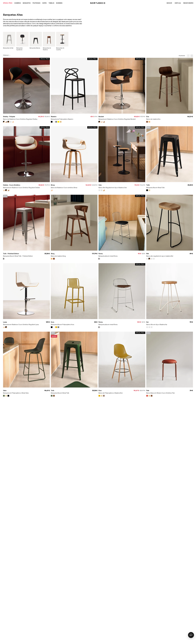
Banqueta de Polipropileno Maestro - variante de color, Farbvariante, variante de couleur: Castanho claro (60, 122)
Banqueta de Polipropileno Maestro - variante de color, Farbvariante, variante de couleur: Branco (54, 122)
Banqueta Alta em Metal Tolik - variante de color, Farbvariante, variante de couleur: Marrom (54, 396)
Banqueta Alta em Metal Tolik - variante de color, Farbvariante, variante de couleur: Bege (149, 190)
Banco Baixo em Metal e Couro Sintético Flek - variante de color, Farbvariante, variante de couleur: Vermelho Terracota (147, 396)
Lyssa (5, 322)
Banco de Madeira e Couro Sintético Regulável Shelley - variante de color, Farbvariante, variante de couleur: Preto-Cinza (4, 122)
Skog (52, 254)
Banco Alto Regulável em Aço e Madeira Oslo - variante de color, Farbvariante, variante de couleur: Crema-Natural (104, 190)
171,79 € (94, 254)
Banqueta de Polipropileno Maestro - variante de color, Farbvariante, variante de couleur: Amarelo (58, 122)
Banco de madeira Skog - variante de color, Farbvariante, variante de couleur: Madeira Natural (51, 259)
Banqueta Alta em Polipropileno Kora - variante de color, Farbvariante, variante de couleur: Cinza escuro (58, 327)
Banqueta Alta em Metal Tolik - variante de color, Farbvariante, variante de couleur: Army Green (51, 396)
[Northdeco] (98, 3)
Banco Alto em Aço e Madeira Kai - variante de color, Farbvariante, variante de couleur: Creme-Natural (147, 327)
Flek (147, 390)
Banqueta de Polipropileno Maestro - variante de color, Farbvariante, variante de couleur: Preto (51, 122)
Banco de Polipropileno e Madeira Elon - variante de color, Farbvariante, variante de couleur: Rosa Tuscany (104, 396)
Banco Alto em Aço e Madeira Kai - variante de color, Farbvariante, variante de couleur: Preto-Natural (149, 327)
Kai (147, 322)
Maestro (53, 117)
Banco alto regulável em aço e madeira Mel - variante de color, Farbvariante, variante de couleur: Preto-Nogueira (149, 259)
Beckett (101, 117)
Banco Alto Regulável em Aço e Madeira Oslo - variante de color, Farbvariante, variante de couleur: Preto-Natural (99, 190)
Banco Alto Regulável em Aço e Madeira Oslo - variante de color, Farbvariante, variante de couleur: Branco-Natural (101, 190)
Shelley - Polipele (9, 117)
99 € (191, 322)
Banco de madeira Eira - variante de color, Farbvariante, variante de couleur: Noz (147, 122)
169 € (48, 322)
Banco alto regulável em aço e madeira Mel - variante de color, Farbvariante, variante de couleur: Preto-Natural (147, 259)
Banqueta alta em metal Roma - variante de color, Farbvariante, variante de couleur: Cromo (99, 259)
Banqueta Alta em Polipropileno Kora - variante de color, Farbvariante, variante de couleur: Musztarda (56, 327)
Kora (52, 322)
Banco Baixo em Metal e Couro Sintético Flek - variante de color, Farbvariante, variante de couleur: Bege (149, 396)
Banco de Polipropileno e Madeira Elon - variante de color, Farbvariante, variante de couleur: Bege (101, 396)
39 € (191, 390)
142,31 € (190, 117)
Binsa (53, 185)
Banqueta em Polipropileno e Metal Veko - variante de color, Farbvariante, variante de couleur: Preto (8, 396)
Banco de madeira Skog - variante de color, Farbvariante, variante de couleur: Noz (54, 259)
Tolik (148, 185)
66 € (95, 322)
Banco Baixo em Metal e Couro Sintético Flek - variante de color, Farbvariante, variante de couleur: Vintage (151, 396)
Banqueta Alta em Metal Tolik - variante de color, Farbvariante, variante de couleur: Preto (147, 190)
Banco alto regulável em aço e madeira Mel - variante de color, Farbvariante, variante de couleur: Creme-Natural (154, 259)
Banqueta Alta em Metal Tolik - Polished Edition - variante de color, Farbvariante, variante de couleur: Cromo (4, 259)
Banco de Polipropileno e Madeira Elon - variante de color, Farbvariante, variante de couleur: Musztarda (99, 396)
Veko (5, 390)
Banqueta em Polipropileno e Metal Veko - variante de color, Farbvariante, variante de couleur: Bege (6, 396)
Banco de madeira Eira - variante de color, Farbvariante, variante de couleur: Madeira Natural (149, 122)
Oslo (100, 185)
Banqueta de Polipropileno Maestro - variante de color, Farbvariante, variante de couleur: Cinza (56, 122)
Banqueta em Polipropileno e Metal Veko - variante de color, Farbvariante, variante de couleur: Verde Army (4, 396)
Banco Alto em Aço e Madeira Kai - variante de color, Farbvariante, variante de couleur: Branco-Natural (151, 327)
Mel (147, 254)
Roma (101, 254)
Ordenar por (6, 55)
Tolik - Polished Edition (11, 254)
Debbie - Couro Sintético (11, 185)
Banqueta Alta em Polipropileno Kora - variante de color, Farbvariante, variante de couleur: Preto (51, 327)
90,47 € (47, 390)
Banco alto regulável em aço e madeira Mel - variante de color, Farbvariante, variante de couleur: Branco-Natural (151, 259)
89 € (191, 254)
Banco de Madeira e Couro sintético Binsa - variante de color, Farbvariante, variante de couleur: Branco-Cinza (51, 190)
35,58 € (190, 185)
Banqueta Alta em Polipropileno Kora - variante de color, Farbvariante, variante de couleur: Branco (54, 327)
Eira (147, 117)
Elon (100, 390)
